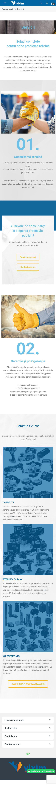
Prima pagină (7, 9)
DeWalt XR (8, 502)
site (12, 516)
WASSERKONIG (11, 656)
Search (41, 3)
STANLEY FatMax (12, 579)
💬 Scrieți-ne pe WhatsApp (41, 771)
